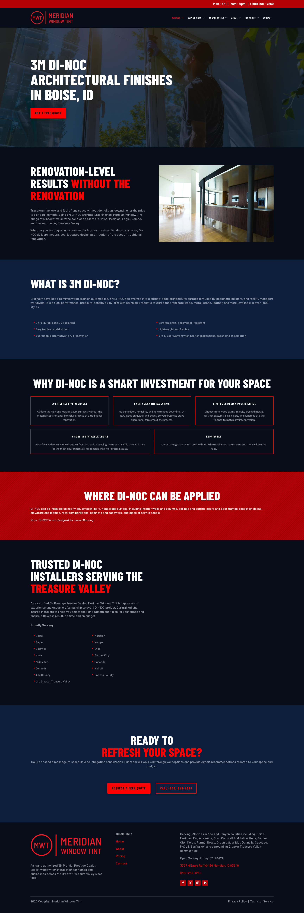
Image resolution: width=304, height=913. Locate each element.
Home (120, 841)
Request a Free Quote (129, 788)
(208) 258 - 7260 (262, 4)
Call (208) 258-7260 (176, 788)
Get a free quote (48, 113)
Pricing (120, 856)
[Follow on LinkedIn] (205, 883)
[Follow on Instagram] (198, 883)
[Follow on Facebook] (183, 883)
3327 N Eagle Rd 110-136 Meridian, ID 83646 (209, 865)
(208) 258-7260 (190, 873)
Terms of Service (262, 901)
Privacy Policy (237, 901)
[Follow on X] (190, 883)
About (234, 17)
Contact (267, 17)
